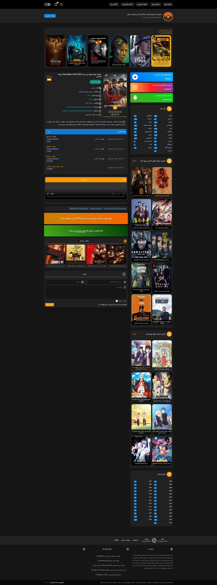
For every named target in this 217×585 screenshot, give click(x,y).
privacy (135, 540)
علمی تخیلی (143, 132)
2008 (163, 494)
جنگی (143, 122)
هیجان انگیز (163, 148)
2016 (163, 507)
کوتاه (163, 138)
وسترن (163, 151)
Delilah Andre (66, 111)
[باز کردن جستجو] (61, 4)
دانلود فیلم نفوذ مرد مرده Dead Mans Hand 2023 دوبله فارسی (79, 75)
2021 (143, 513)
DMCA (116, 540)
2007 (143, 491)
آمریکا (90, 99)
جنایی (163, 122)
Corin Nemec (70, 107)
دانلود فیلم (167, 4)
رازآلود (143, 129)
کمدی (143, 135)
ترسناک (143, 119)
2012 (163, 501)
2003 (143, 485)
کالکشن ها (114, 4)
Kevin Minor (78, 107)
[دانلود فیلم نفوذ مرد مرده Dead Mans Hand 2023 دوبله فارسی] (115, 91)
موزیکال (163, 145)
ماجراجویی (143, 138)
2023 (89, 95)
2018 (163, 510)
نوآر (143, 145)
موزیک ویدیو (143, 141)
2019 (143, 510)
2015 (143, 504)
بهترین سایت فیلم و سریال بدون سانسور (115, 208)
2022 (163, 517)
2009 (143, 494)
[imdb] (49, 80)
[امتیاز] (120, 112)
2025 (143, 520)
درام (163, 129)
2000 (163, 481)
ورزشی (143, 148)
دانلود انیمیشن (142, 4)
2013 (143, 501)
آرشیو (134, 161)
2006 (163, 491)
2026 (163, 523)
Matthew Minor (87, 107)
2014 (163, 504)
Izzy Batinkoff (75, 111)
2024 (163, 520)
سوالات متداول (125, 540)
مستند (163, 141)
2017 (143, 507)
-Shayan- (47, 583)
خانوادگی (163, 125)
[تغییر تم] (47, 4)
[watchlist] (115, 107)
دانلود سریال (155, 4)
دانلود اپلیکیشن (127, 4)
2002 (163, 485)
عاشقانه (163, 132)
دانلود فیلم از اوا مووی (96, 208)
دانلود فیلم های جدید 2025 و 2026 (79, 208)
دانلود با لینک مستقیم (115, 139)
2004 (163, 488)
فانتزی (163, 135)
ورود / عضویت (50, 16)
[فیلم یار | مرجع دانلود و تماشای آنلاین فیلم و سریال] (168, 16)
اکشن (163, 116)
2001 (143, 481)
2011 (143, 497)
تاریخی (163, 119)
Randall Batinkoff (86, 111)
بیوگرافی (143, 116)
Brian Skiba (88, 103)
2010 (163, 497)
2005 (143, 488)
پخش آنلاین (99, 139)
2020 (163, 513)
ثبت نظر (49, 305)
